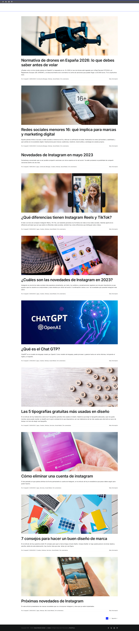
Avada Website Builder (40, 628)
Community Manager (42, 79)
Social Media (56, 79)
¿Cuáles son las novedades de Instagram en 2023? (67, 279)
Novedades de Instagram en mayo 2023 (57, 154)
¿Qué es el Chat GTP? (40, 349)
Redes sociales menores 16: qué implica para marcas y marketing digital (68, 132)
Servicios (52, 425)
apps (38, 166)
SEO (46, 610)
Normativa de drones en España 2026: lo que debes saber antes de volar (67, 62)
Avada (49, 628)
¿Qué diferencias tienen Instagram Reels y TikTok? (66, 217)
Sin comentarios (64, 79)
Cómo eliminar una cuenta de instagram (57, 476)
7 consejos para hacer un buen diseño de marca (64, 538)
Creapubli (25, 79)
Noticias (50, 79)
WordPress (72, 628)
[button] (134, 7)
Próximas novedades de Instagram (52, 601)
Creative (53, 166)
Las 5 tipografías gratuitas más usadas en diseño (65, 411)
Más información (113, 79)
